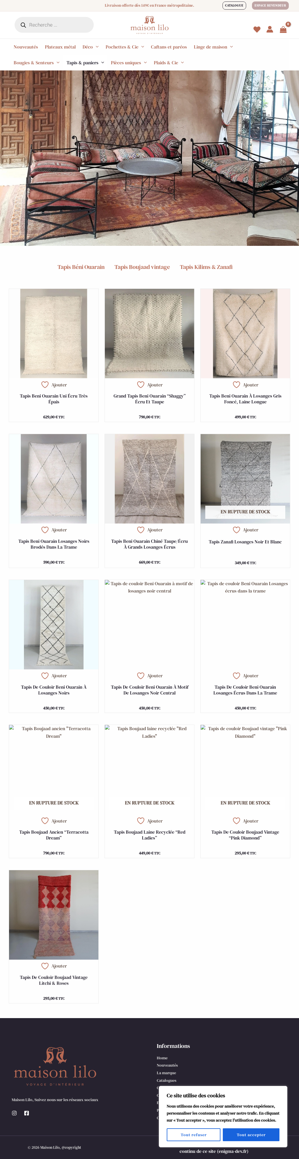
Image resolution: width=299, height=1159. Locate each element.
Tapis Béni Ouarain (81, 267)
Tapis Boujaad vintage (142, 267)
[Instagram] (14, 1113)
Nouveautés (167, 1065)
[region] (223, 1116)
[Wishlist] (256, 29)
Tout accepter (251, 1135)
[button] (234, 5)
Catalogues (166, 1080)
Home (162, 1058)
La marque (166, 1073)
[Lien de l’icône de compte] (269, 29)
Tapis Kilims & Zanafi (206, 267)
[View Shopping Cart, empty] (283, 30)
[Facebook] (26, 1113)
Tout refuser (194, 1135)
